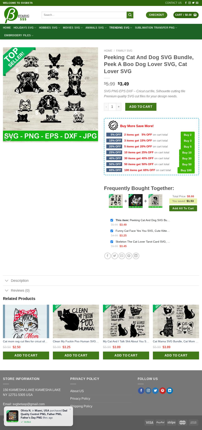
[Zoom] (8, 137)
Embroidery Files (17, 35)
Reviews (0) (20, 290)
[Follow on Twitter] (193, 3)
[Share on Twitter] (114, 256)
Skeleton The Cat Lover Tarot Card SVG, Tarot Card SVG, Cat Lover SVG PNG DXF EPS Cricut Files (143, 241)
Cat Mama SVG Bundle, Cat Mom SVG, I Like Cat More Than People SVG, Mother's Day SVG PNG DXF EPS (176, 341)
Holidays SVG (24, 27)
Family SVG (124, 50)
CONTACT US (173, 2)
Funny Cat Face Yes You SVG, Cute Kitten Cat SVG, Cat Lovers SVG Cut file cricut (143, 230)
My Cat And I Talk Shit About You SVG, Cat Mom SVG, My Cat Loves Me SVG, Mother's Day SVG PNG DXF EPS (126, 341)
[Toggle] (7, 281)
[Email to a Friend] (122, 256)
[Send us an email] (197, 3)
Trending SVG (119, 27)
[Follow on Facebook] (186, 3)
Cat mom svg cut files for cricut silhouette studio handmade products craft (26, 341)
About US (77, 391)
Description (20, 281)
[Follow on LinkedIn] (169, 390)
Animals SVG (94, 27)
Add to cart (140, 106)
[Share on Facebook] (107, 256)
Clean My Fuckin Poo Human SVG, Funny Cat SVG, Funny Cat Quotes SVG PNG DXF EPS (76, 341)
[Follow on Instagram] (189, 3)
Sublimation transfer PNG (155, 27)
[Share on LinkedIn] (136, 256)
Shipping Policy (81, 406)
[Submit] (130, 15)
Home (7, 27)
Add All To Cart (183, 208)
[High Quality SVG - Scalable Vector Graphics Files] (19, 15)
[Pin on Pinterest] (129, 256)
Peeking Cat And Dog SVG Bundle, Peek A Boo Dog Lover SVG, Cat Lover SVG (143, 220)
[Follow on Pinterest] (162, 390)
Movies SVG (71, 27)
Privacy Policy (80, 398)
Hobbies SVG (48, 27)
